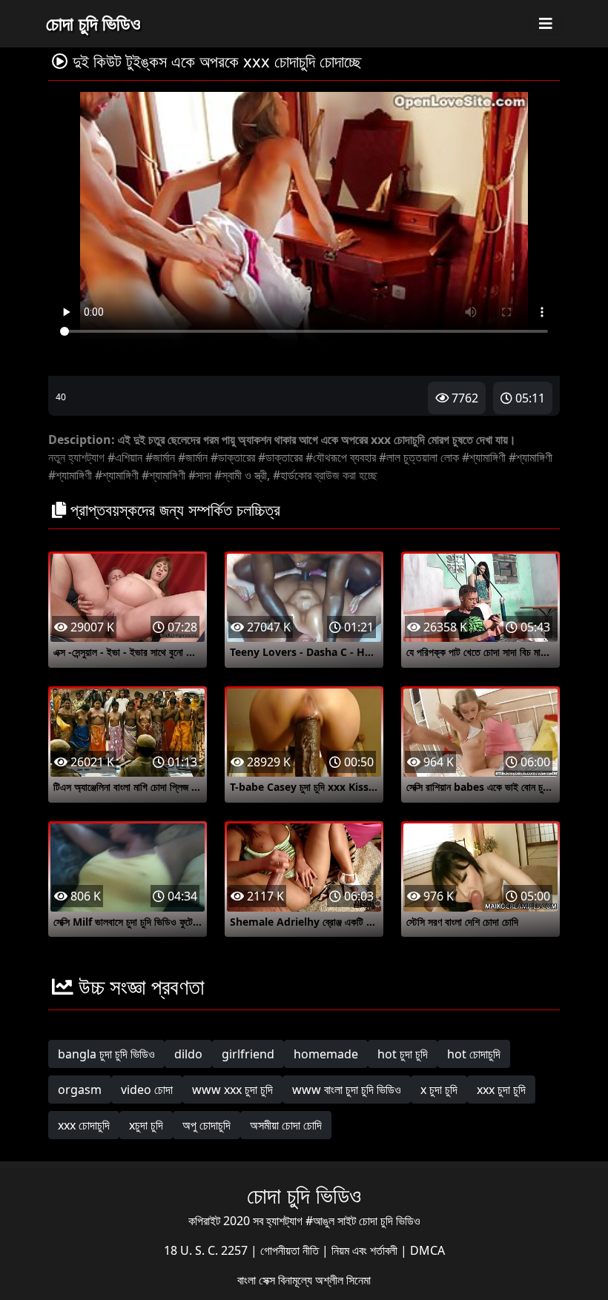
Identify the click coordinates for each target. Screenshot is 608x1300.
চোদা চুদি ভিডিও (93, 23)
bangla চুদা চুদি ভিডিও (106, 1054)
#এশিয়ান (125, 457)
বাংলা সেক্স (257, 1280)
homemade (326, 1054)
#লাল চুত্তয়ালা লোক (419, 457)
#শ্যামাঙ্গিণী (484, 457)
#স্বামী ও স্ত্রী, (242, 475)
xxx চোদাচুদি (84, 1125)
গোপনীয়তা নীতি (291, 1250)
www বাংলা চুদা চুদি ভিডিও (346, 1089)
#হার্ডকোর (292, 475)
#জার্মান (160, 457)
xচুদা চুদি (146, 1125)
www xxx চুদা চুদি (232, 1089)
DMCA (427, 1250)
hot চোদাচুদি (473, 1054)
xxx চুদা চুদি (501, 1089)
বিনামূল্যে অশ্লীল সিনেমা (324, 1280)
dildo (188, 1054)
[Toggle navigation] (545, 24)
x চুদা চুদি (438, 1089)
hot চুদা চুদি (402, 1054)
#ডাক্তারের (233, 457)
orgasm (80, 1089)
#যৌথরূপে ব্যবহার (340, 457)
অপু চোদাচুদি (206, 1125)
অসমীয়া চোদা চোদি (286, 1125)
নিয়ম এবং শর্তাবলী (365, 1250)
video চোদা (147, 1089)
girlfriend (248, 1054)
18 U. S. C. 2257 (207, 1250)
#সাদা (199, 475)
